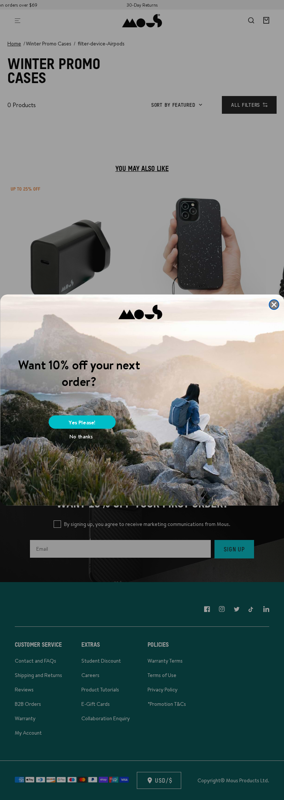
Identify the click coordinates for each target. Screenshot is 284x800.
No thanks (81, 436)
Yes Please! (82, 422)
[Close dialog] (274, 305)
